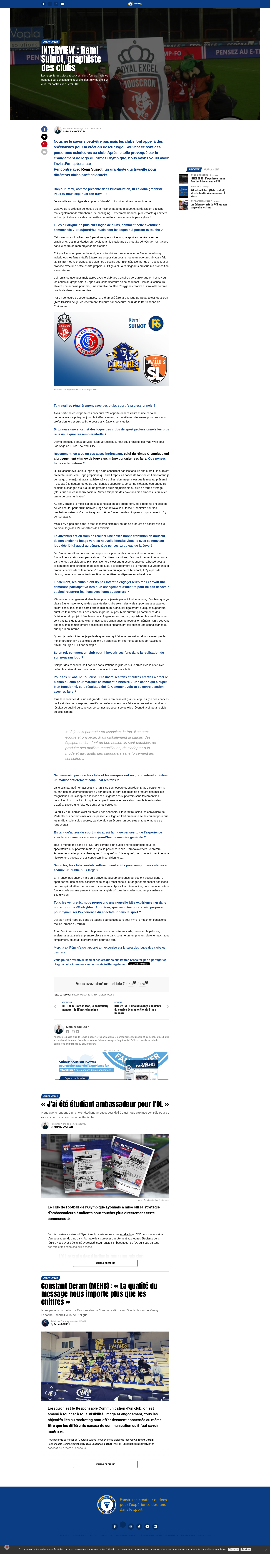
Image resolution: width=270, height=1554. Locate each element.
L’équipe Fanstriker (150, 1535)
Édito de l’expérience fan (180, 1535)
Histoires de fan (125, 1535)
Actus (93, 1535)
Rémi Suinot (91, 169)
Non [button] (143, 984)
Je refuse (246, 1549)
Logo (111, 995)
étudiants (126, 1234)
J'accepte (233, 1549)
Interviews (79, 1535)
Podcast (64, 1535)
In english (106, 1535)
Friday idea (204, 1535)
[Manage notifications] (6, 1547)
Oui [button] (132, 984)
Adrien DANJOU (62, 1324)
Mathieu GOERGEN (75, 131)
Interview (100, 995)
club (76, 995)
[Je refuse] (266, 1549)
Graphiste (87, 995)
